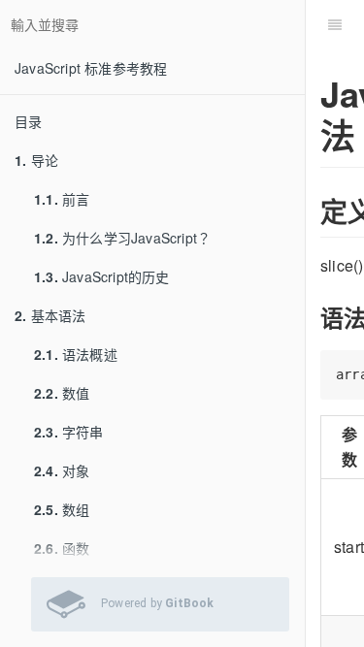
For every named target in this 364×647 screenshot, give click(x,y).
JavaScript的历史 (102, 276)
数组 (61, 509)
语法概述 (75, 354)
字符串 (69, 431)
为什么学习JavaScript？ (122, 237)
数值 (61, 393)
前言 (61, 199)
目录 (28, 121)
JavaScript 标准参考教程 (91, 68)
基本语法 (50, 315)
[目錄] (335, 24)
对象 (61, 470)
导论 (36, 160)
